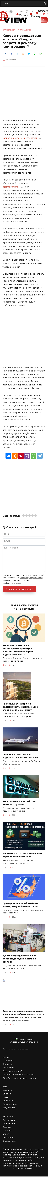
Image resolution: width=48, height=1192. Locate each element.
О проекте (8, 1060)
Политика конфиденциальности (18, 1074)
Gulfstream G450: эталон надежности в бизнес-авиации (20, 756)
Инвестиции (9, 1120)
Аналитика (8, 1090)
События (7, 1130)
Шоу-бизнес (9, 1108)
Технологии (8, 1137)
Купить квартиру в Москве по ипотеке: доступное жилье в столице (19, 958)
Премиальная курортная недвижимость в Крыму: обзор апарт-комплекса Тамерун (20, 707)
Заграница (8, 1116)
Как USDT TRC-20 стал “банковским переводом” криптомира (23, 855)
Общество (8, 1101)
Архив (6, 1057)
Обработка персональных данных (19, 1078)
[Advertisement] (24, 95)
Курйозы (7, 1127)
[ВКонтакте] (8, 456)
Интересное (9, 1123)
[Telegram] (40, 456)
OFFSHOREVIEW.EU (24, 1042)
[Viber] (27, 456)
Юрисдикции (9, 1141)
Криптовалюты (24, 30)
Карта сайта (8, 1068)
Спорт (6, 1134)
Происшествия (10, 1104)
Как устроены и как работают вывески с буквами (20, 803)
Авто (5, 1087)
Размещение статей (12, 1071)
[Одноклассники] (15, 456)
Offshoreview (9, 30)
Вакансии (7, 1094)
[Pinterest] (21, 456)
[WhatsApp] (33, 456)
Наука (5, 1097)
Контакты (7, 1064)
